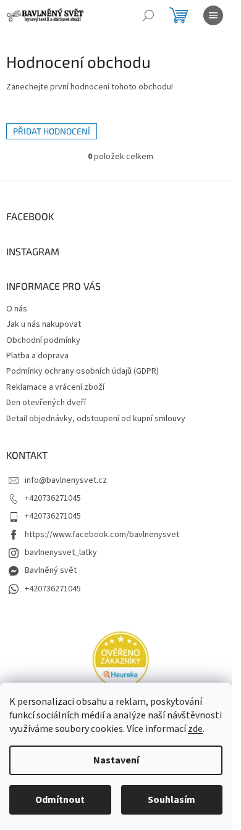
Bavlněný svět (51, 570)
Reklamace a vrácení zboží (55, 387)
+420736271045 (53, 498)
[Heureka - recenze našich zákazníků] (120, 660)
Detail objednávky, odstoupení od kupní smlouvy (95, 419)
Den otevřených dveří (46, 403)
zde (195, 729)
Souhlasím (171, 800)
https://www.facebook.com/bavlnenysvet (102, 534)
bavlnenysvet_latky (61, 552)
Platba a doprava (37, 356)
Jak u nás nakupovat (43, 324)
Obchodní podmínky (43, 340)
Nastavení (116, 760)
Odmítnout (60, 800)
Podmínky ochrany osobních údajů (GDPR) (82, 371)
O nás (16, 309)
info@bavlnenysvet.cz (66, 480)
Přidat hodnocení (51, 131)
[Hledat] (148, 15)
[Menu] (213, 15)
